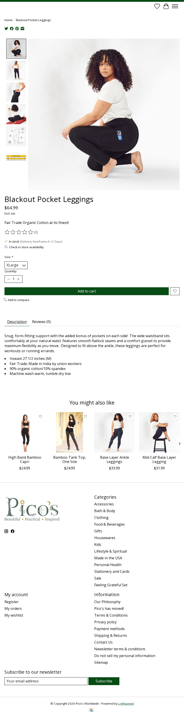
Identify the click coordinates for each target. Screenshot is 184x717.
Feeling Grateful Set (110, 584)
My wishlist (13, 615)
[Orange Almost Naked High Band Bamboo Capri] (24, 432)
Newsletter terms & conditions (119, 648)
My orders (13, 608)
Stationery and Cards (111, 571)
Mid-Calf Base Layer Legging (159, 459)
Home (8, 20)
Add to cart (87, 291)
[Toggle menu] (175, 6)
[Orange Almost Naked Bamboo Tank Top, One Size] (69, 432)
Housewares (104, 537)
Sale (97, 578)
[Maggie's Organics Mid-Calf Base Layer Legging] (159, 432)
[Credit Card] (91, 710)
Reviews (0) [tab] (41, 321)
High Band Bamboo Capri (24, 459)
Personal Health (107, 564)
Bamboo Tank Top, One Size (69, 459)
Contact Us (103, 642)
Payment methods (109, 628)
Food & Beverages (109, 524)
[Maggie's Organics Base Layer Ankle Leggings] (114, 432)
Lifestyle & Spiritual (110, 551)
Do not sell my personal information (124, 655)
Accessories (104, 504)
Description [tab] (17, 321)
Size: (8, 257)
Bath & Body (104, 510)
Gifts (98, 531)
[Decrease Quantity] (9, 279)
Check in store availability (26, 247)
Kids (97, 544)
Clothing (101, 517)
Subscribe (104, 681)
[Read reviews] (19, 232)
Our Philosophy (107, 601)
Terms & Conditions (111, 615)
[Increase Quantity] (18, 279)
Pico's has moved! (109, 608)
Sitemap (101, 662)
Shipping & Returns (110, 635)
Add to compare (18, 300)
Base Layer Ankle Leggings (114, 459)
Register (11, 601)
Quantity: (10, 271)
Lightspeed (126, 704)
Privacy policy (105, 622)
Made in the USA (108, 557)
